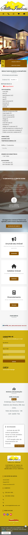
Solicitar (14, 279)
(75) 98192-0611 (9, 496)
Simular (14, 305)
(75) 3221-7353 (9, 492)
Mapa (14, 399)
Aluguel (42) (5, 139)
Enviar (14, 361)
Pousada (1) (6, 124)
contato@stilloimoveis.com (12, 505)
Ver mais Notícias (19, 446)
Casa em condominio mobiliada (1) (12, 130)
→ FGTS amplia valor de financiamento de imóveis (13, 441)
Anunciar (14, 253)
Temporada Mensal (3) (8, 141)
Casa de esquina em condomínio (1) (13, 128)
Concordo (6, 533)
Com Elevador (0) (8, 162)
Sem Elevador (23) (8, 164)
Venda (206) (5, 136)
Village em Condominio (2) (10, 126)
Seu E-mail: (5, 348)
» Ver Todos (6, 156)
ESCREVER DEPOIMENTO (14, 226)
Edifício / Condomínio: (7, 145)
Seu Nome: (5, 342)
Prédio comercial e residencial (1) (12, 132)
